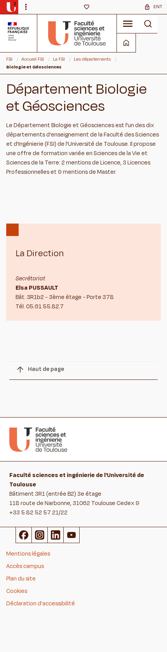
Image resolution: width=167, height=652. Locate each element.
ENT (157, 6)
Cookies (16, 591)
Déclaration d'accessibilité (40, 604)
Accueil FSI (32, 59)
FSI (9, 59)
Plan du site (21, 579)
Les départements (92, 59)
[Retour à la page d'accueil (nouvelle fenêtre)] (11, 7)
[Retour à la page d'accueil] (77, 33)
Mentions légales (28, 554)
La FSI (59, 59)
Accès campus (25, 566)
